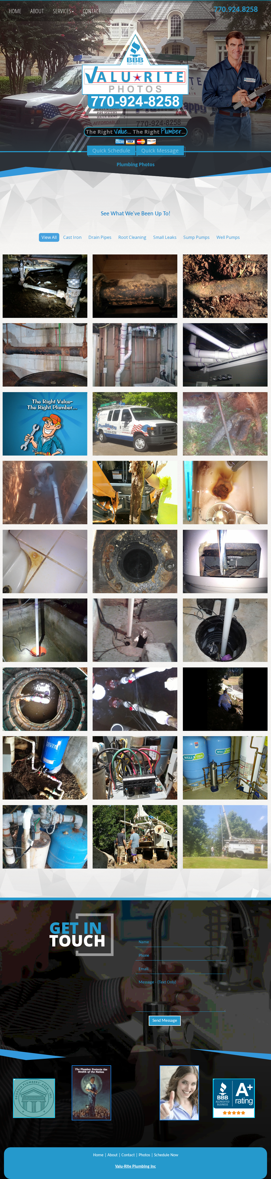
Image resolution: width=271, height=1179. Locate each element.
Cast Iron (72, 237)
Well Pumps (228, 237)
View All (49, 237)
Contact (92, 11)
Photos (144, 1155)
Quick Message (160, 150)
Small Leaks (165, 237)
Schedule (120, 11)
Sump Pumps (196, 237)
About (37, 11)
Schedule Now (166, 1155)
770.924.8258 (236, 10)
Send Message (164, 1021)
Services (62, 11)
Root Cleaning (132, 237)
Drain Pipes (99, 237)
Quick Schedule (111, 150)
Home (15, 11)
